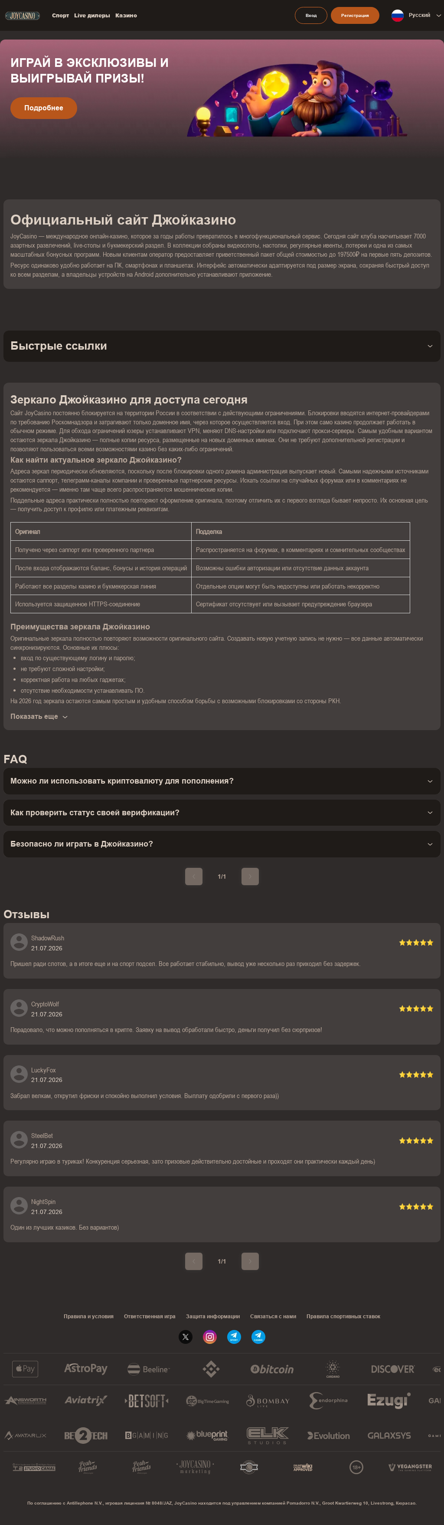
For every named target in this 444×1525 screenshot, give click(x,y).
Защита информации (213, 1316)
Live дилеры (92, 15)
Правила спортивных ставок (343, 1316)
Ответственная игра (150, 1316)
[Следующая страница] (250, 876)
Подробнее (43, 108)
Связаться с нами (273, 1316)
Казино (126, 15)
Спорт (60, 15)
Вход (311, 15)
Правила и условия (89, 1316)
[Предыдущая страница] (193, 876)
